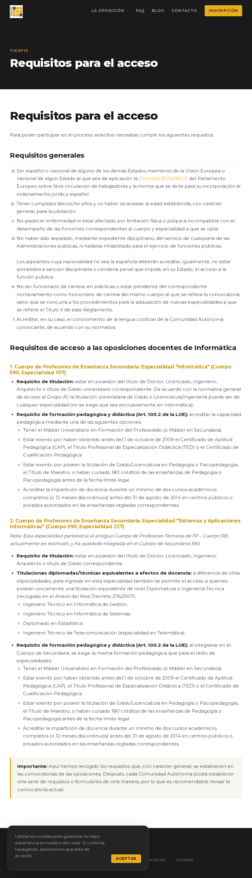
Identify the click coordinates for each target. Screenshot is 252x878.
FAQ (140, 10)
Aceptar (126, 858)
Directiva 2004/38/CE (163, 178)
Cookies (184, 860)
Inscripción (223, 10)
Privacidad (153, 860)
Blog (158, 10)
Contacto (184, 10)
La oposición (108, 10)
